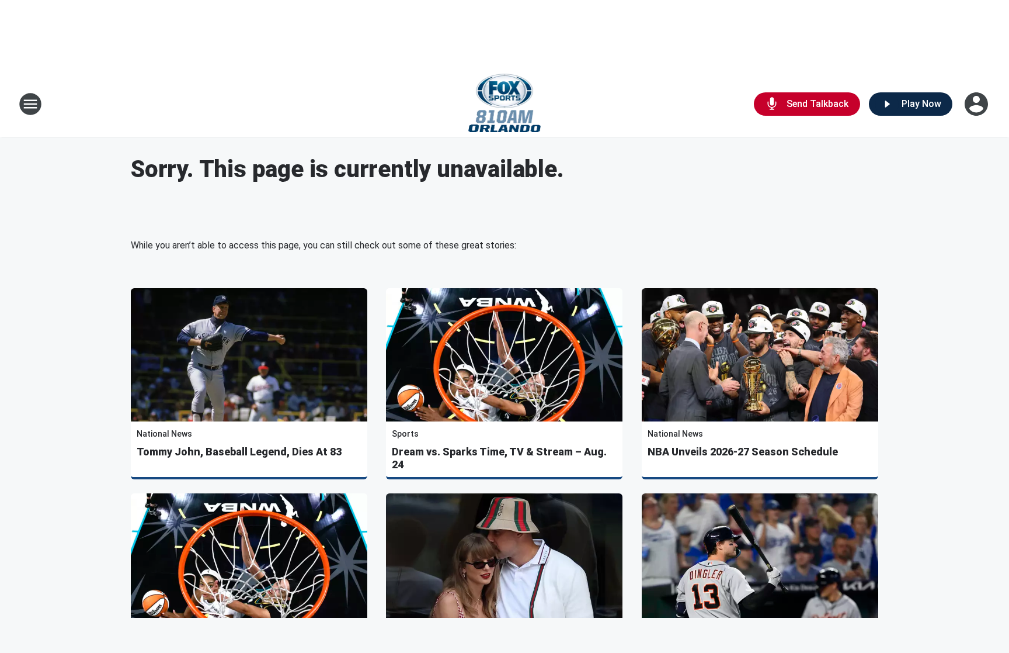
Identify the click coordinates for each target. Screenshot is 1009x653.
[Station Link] (504, 104)
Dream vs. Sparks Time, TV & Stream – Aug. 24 (499, 458)
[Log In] (977, 104)
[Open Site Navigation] (30, 104)
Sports (405, 433)
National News (164, 433)
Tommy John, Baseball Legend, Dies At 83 (239, 451)
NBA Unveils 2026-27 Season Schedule (743, 451)
